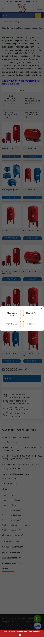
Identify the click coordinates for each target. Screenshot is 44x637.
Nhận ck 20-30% (12, 324)
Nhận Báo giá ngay (12, 314)
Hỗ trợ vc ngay (31, 324)
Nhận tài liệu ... (31, 313)
